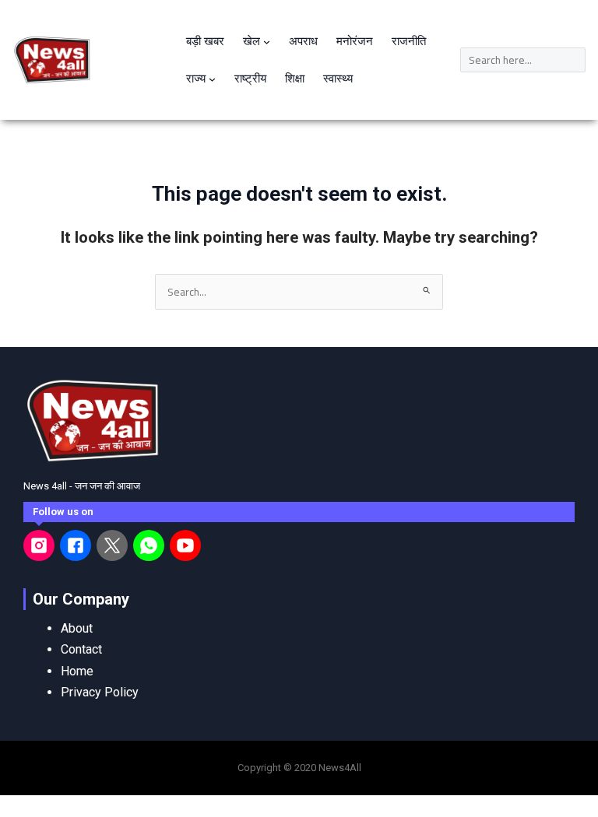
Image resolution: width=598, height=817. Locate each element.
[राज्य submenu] (212, 78)
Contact (81, 649)
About (77, 628)
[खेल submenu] (266, 41)
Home (77, 671)
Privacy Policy (100, 692)
